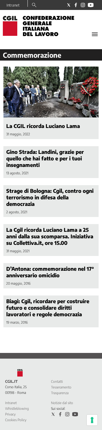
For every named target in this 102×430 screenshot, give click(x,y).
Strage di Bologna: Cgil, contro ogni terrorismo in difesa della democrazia (50, 197)
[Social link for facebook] (76, 5)
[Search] (34, 5)
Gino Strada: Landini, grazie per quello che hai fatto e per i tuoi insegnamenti (45, 158)
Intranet (13, 5)
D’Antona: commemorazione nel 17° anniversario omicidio (50, 271)
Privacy (10, 414)
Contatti (57, 381)
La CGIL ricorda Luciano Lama (43, 126)
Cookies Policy (15, 420)
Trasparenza (60, 393)
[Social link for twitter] (69, 5)
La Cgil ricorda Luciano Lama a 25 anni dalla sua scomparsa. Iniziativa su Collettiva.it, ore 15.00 (49, 236)
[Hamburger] (95, 34)
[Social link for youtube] (91, 5)
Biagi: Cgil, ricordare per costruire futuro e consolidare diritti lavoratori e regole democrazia (47, 307)
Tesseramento (61, 387)
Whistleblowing (17, 408)
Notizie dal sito (62, 403)
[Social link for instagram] (83, 5)
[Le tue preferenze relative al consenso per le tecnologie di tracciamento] (92, 420)
